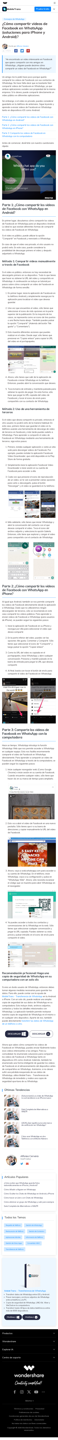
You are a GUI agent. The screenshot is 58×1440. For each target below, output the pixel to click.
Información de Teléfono (34, 1237)
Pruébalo (11, 1317)
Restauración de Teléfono (15, 1231)
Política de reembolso (23, 1420)
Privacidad (39, 1409)
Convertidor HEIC (33, 1243)
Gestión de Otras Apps (14, 1243)
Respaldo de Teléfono (13, 1225)
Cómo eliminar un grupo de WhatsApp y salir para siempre (29, 1202)
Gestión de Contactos (36, 1231)
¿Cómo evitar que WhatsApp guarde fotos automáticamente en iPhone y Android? (22, 1184)
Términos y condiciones (23, 1409)
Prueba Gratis (42, 9)
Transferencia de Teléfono (15, 1249)
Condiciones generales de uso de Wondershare (29, 1416)
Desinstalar (39, 1420)
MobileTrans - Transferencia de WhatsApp (22, 996)
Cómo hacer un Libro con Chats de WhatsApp (23, 1198)
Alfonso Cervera (22, 46)
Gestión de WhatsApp (34, 1225)
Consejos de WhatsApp (14, 19)
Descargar (14, 1034)
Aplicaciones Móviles (13, 1237)
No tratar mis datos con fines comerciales (29, 1423)
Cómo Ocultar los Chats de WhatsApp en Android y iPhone (29, 1193)
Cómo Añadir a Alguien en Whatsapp (20, 1189)
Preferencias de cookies (29, 1412)
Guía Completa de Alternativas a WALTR (21, 1206)
